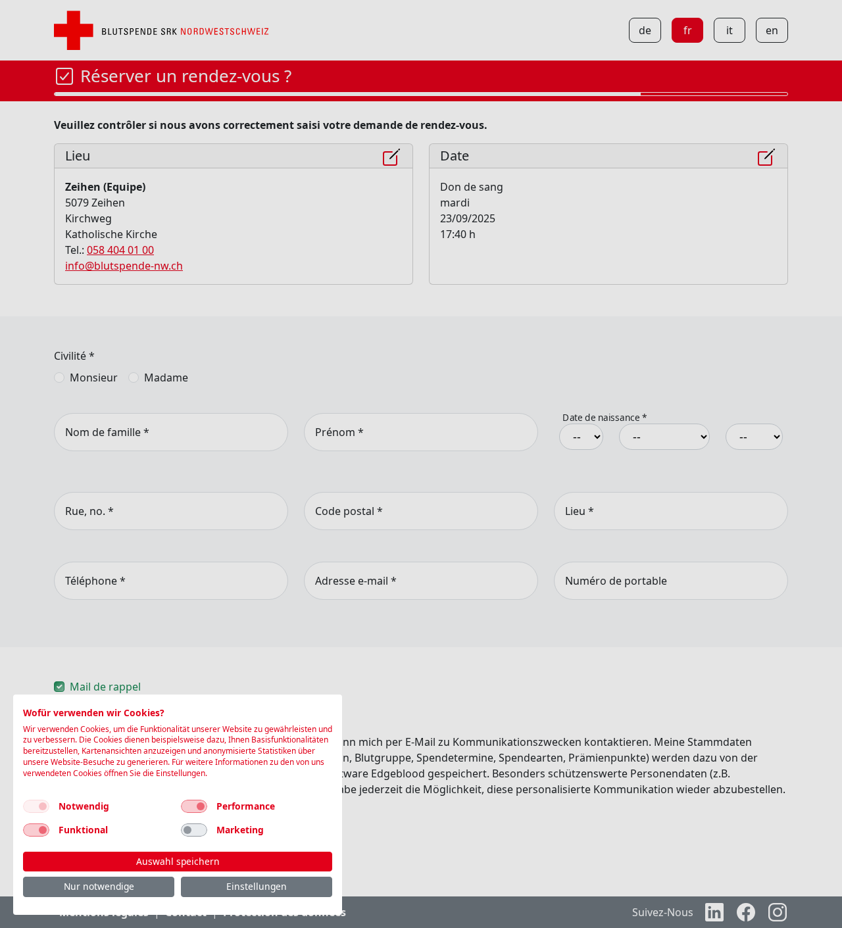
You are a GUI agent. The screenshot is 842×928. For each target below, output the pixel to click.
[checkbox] (36, 806)
